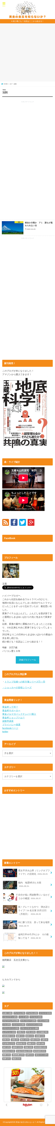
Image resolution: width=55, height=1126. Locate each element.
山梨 (44, 1040)
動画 (29, 1036)
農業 (6, 1055)
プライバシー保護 (11, 724)
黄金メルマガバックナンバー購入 (19, 714)
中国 (21, 1032)
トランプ (43, 1021)
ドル (6, 1025)
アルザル (32, 1013)
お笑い (7, 1013)
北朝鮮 (40, 1036)
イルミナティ (10, 1017)
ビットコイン (34, 1025)
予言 (31, 1032)
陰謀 (16, 1059)
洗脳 (28, 1047)
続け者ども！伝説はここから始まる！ (28, 21)
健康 (20, 1036)
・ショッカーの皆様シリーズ (17, 687)
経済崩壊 (39, 1051)
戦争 (40, 1044)
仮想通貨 (8, 1036)
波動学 (17, 1047)
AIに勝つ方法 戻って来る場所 (34, 924)
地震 (35, 1040)
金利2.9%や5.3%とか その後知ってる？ (33, 936)
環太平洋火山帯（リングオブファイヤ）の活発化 (34, 872)
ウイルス (36, 1017)
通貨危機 (18, 1055)
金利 (29, 1055)
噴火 (25, 1040)
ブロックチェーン (29, 1028)
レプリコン (9, 1032)
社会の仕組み (24, 1051)
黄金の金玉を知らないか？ (26, 1122)
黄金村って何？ (10, 707)
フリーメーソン (10, 1028)
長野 (6, 1059)
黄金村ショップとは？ (13, 717)
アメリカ (19, 1013)
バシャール (19, 1025)
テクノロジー (28, 1021)
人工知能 (42, 1032)
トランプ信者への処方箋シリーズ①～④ (25, 681)
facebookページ (10, 728)
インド (23, 1017)
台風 (15, 1040)
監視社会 (8, 1051)
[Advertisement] (27, 53)
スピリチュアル (10, 1021)
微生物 (21, 1044)
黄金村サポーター (11, 710)
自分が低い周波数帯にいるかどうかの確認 (34, 896)
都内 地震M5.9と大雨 (29, 884)
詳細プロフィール (27, 660)
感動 (31, 1044)
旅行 (6, 1047)
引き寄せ (8, 1044)
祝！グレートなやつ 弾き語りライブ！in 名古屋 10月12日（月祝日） (34, 910)
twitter (5, 731)
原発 (6, 1040)
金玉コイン (42, 1055)
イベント (45, 1013)
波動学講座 (8, 721)
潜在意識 (40, 1047)
